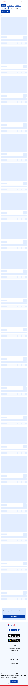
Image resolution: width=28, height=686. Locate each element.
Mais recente (22, 15)
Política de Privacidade (13, 675)
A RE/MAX (14, 645)
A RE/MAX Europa (14, 650)
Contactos (14, 653)
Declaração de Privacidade (13, 679)
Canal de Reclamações (6, 674)
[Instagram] (12, 630)
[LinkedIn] (15, 630)
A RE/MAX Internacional (14, 648)
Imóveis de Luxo (14, 665)
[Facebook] (9, 630)
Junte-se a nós (14, 657)
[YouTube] (19, 630)
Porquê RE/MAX (14, 659)
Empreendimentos (14, 663)
